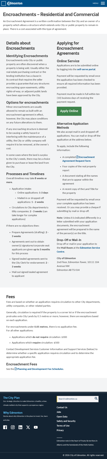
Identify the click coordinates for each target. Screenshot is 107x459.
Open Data (62, 417)
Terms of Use (63, 426)
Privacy (60, 430)
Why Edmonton (12, 412)
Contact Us (62, 407)
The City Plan (11, 397)
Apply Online (69, 111)
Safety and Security (66, 421)
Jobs (59, 412)
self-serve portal (86, 69)
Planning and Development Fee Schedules (40, 369)
